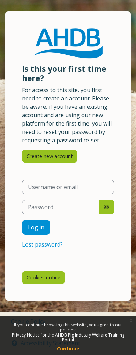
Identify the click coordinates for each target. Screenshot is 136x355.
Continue (68, 348)
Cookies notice (43, 277)
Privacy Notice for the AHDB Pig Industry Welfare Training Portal (68, 337)
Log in (36, 227)
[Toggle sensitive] (106, 207)
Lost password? (42, 244)
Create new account (50, 155)
